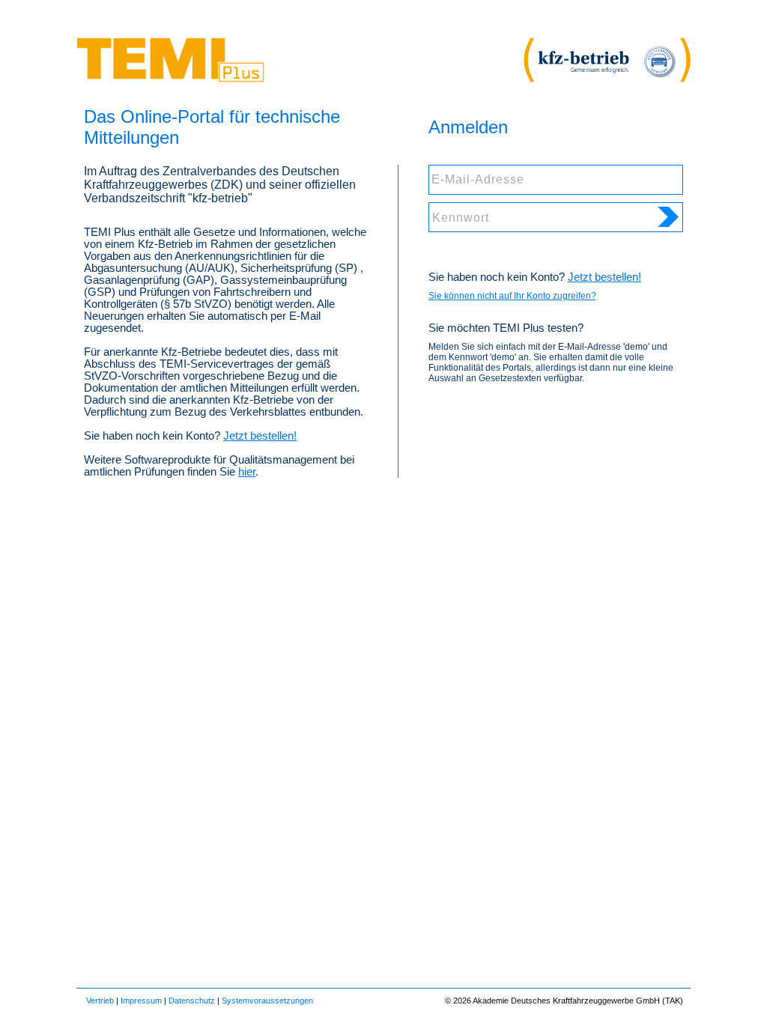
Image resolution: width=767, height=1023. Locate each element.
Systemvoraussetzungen (267, 1000)
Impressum (141, 1000)
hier (246, 472)
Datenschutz (192, 1000)
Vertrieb (100, 1000)
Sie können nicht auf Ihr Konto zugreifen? (512, 296)
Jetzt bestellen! (260, 436)
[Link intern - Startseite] (170, 79)
